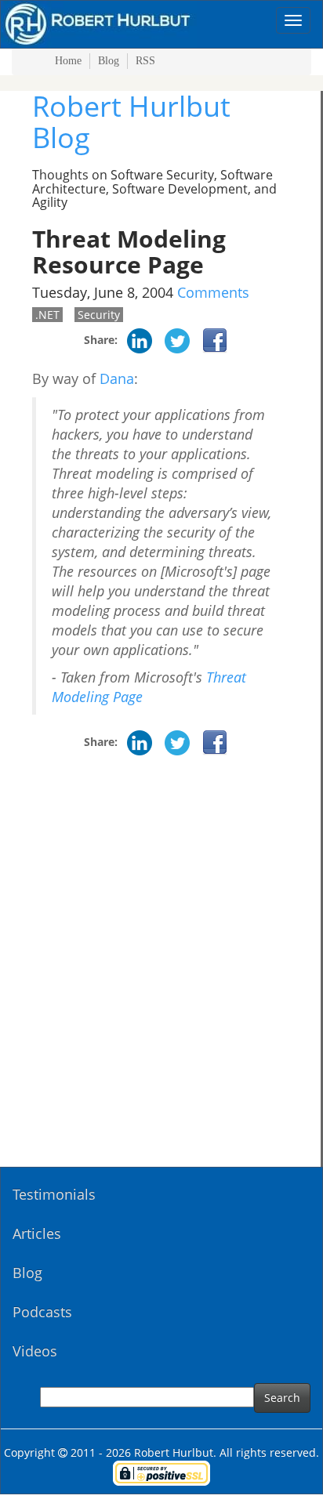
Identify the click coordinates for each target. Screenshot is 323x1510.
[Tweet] (177, 339)
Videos (35, 1351)
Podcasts (42, 1311)
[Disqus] (160, 967)
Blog (108, 61)
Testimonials (54, 1194)
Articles (37, 1233)
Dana (117, 378)
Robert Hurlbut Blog (131, 122)
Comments (213, 292)
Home (68, 61)
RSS (145, 61)
